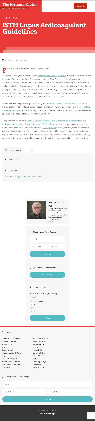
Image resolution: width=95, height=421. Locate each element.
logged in (21, 176)
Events (35, 347)
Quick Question (49, 127)
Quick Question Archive (11, 362)
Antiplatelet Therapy (40, 338)
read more (51, 221)
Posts (30, 150)
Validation (6, 367)
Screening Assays (39, 362)
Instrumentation (39, 353)
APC (34, 305)
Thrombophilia (38, 364)
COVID (4, 347)
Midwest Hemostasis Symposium (52, 75)
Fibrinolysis (37, 350)
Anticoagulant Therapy (11, 338)
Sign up (47, 254)
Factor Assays (7, 350)
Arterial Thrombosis (10, 341)
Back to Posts (12, 18)
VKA (34, 311)
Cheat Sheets (7, 344)
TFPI (34, 308)
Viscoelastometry (39, 367)
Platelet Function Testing (11, 359)
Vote (47, 318)
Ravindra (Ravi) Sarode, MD (62, 103)
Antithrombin (37, 301)
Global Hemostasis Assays (12, 353)
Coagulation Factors (40, 344)
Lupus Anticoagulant (10, 356)
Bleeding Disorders (39, 341)
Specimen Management (11, 364)
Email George (47, 275)
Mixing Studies (38, 356)
